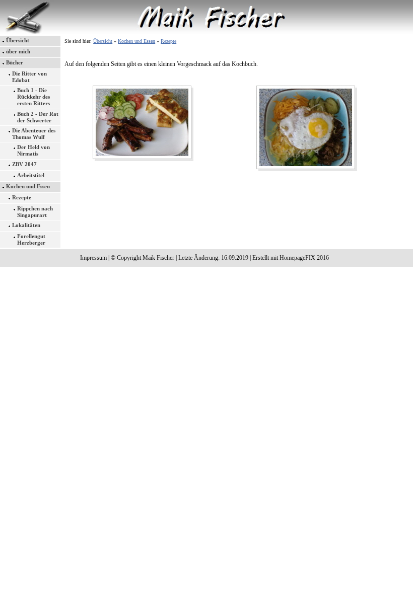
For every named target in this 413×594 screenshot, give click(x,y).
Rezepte (21, 197)
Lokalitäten (26, 225)
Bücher (14, 62)
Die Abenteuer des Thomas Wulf (33, 133)
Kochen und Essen (28, 186)
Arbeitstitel (30, 175)
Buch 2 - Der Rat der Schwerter (37, 117)
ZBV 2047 (24, 164)
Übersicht (17, 40)
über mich (18, 51)
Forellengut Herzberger (31, 239)
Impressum (93, 257)
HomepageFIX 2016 (304, 257)
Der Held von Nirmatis (33, 150)
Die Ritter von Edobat (29, 76)
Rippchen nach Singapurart (35, 211)
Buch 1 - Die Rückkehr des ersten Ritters (33, 96)
